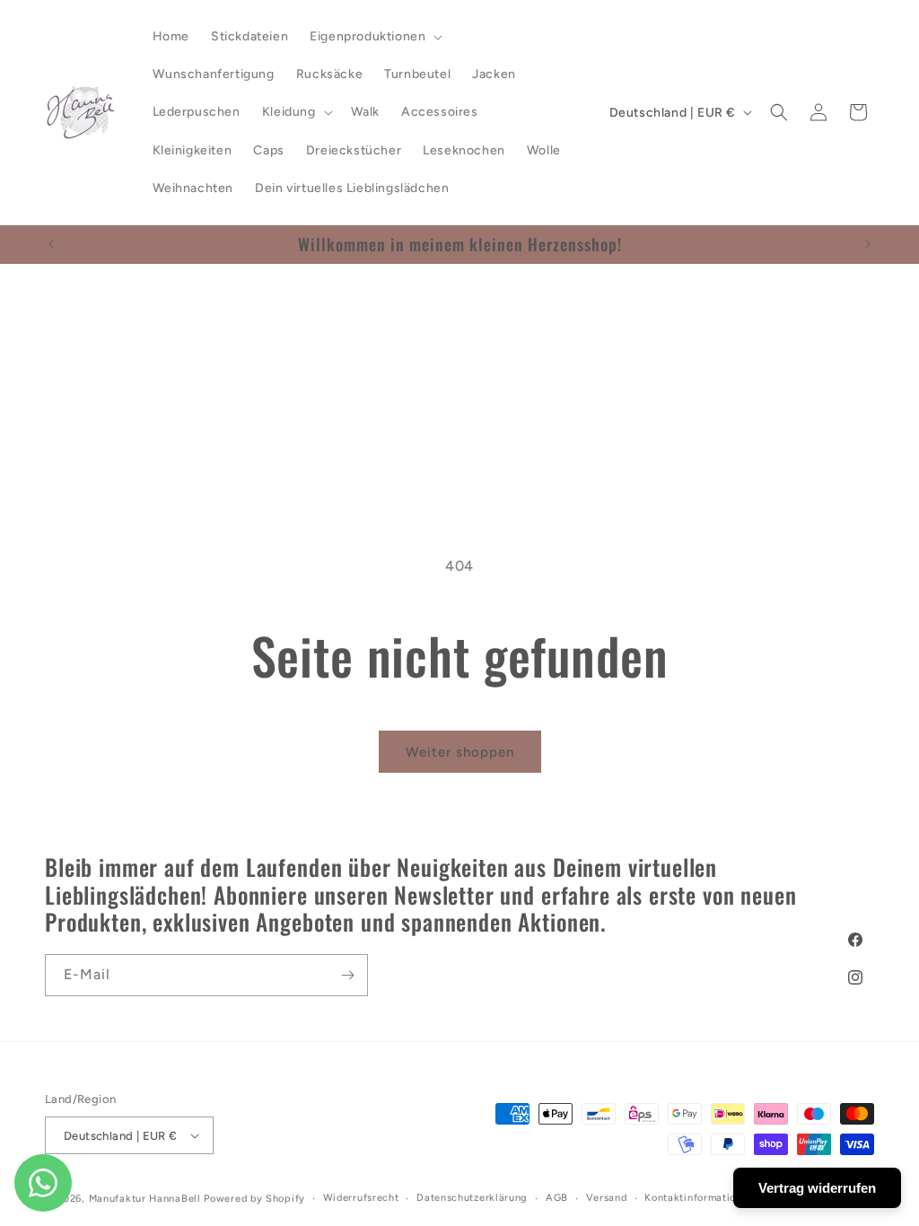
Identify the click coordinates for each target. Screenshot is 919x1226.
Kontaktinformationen (699, 1198)
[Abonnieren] (347, 975)
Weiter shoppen (460, 752)
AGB (557, 1198)
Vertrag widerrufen (817, 1187)
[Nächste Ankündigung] (868, 244)
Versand (606, 1198)
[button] (374, 37)
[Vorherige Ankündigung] (51, 244)
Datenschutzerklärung (472, 1198)
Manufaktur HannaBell (145, 1198)
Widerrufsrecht (361, 1198)
